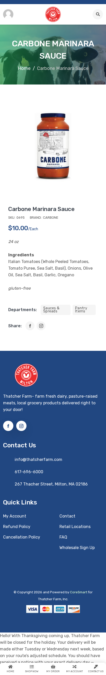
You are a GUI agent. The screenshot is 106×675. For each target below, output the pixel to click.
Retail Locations (75, 526)
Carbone (50, 217)
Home (24, 68)
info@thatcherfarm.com (38, 459)
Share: (15, 325)
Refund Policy (16, 526)
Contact (67, 516)
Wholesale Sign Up (77, 547)
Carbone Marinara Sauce (41, 209)
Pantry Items (81, 309)
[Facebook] (29, 325)
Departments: (22, 309)
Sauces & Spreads (51, 309)
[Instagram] (41, 325)
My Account (14, 516)
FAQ (63, 537)
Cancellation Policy (21, 537)
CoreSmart (78, 592)
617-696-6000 (29, 471)
